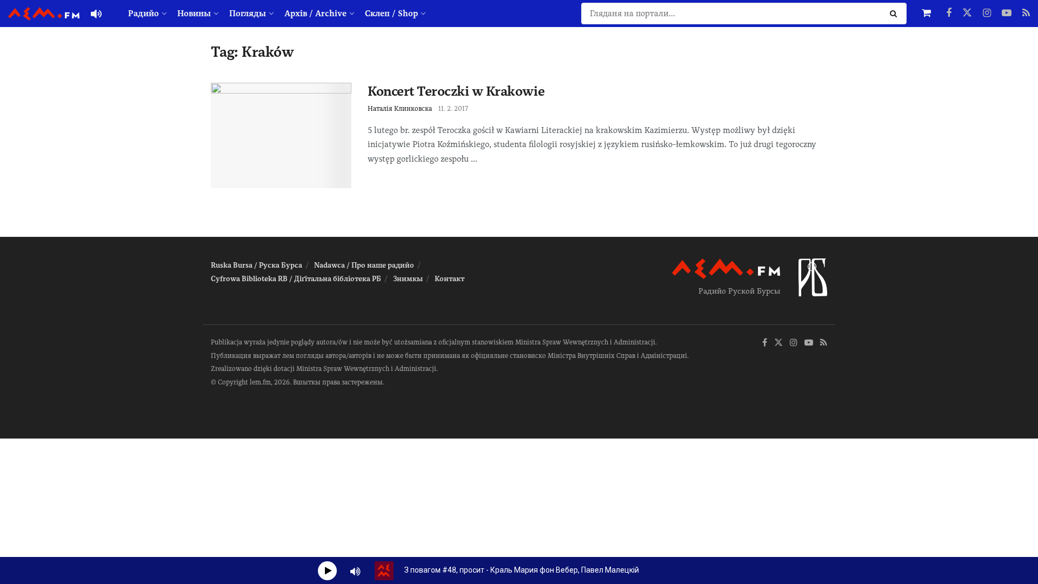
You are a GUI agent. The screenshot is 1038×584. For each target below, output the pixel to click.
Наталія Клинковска (400, 108)
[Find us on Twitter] (967, 13)
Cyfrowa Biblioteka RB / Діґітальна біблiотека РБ (296, 279)
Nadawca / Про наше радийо (364, 265)
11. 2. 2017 (453, 108)
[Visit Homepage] (43, 14)
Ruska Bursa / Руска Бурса (256, 265)
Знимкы (408, 279)
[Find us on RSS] (1026, 13)
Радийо (143, 13)
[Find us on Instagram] (987, 13)
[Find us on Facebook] (949, 13)
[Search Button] (895, 13)
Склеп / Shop (391, 13)
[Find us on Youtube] (1007, 13)
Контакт (449, 279)
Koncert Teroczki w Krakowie (456, 91)
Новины (194, 13)
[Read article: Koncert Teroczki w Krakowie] (281, 135)
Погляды (247, 13)
